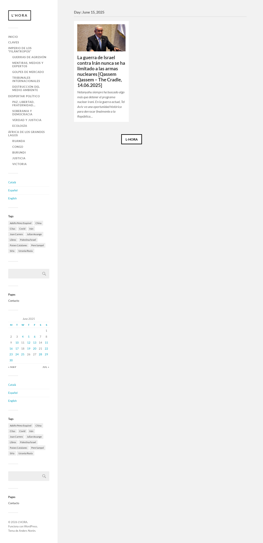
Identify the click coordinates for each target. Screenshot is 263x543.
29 (46, 354)
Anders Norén (27, 530)
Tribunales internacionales (26, 79)
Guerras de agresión (29, 57)
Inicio (13, 36)
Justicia (18, 158)
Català (12, 182)
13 (34, 342)
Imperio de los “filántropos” (20, 49)
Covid (22, 228)
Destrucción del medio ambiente (26, 88)
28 (40, 354)
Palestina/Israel (28, 239)
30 (11, 360)
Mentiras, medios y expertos (28, 64)
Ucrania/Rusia (25, 251)
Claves (13, 42)
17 (17, 348)
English (12, 198)
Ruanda (18, 141)
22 (46, 348)
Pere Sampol (37, 245)
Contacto (13, 300)
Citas (12, 228)
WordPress (30, 526)
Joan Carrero (16, 234)
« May (12, 367)
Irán (31, 228)
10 (17, 342)
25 (22, 354)
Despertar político (24, 96)
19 (28, 348)
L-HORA (132, 139)
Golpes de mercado (28, 72)
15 (46, 342)
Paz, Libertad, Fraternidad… (24, 103)
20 (34, 348)
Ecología (19, 125)
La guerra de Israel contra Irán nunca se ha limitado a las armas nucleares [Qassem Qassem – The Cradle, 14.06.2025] (101, 71)
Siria (12, 251)
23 (11, 354)
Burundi (19, 152)
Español (12, 190)
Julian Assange (34, 234)
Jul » (46, 367)
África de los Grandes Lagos (26, 133)
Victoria (19, 164)
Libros (13, 239)
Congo (17, 146)
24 (17, 354)
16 (11, 348)
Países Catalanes (18, 245)
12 (28, 342)
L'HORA (20, 15)
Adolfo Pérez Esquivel (20, 223)
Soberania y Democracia (22, 112)
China (39, 223)
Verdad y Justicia (27, 120)
